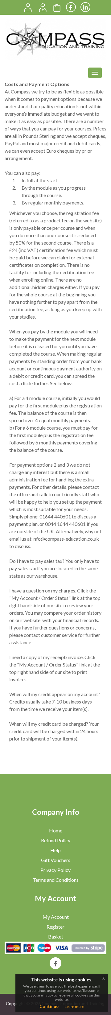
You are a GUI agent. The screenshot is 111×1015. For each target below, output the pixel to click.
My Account (56, 917)
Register (55, 927)
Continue (49, 1006)
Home (55, 830)
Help (55, 850)
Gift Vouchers (55, 860)
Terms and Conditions (56, 880)
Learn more (74, 1006)
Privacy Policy (55, 870)
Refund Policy (55, 840)
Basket (55, 936)
